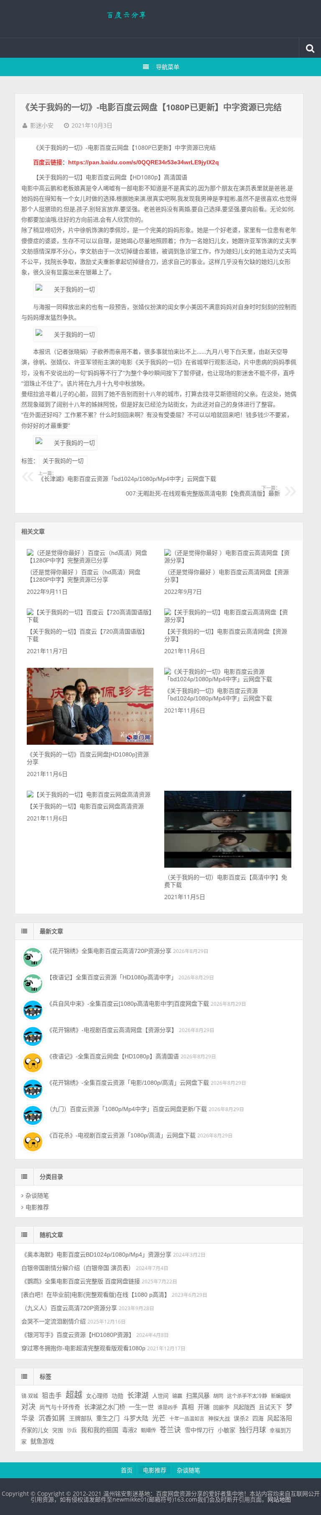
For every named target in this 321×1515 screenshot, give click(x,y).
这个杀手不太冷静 (247, 1396)
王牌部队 (80, 1418)
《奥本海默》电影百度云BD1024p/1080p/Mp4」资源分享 (96, 1254)
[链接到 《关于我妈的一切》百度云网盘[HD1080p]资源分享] (90, 742)
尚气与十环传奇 (59, 1407)
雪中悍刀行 (199, 1430)
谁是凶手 (168, 1407)
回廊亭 (221, 1407)
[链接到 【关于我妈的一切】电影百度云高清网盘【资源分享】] (227, 619)
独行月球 (252, 1429)
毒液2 (129, 1430)
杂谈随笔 (37, 1195)
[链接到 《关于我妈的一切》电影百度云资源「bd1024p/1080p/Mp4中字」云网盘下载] (227, 679)
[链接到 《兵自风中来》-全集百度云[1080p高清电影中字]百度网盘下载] (31, 1009)
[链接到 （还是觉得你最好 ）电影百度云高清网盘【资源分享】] (227, 560)
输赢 (177, 1396)
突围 (57, 1430)
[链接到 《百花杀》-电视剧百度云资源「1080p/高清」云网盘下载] (31, 1140)
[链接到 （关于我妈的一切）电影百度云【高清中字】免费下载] (227, 865)
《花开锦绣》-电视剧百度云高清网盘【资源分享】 (111, 1030)
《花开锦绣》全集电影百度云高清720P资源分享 (108, 951)
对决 (28, 1407)
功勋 (117, 1395)
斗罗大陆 (135, 1418)
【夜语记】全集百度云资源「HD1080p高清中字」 (111, 977)
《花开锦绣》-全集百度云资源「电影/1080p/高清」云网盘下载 (127, 1082)
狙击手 (52, 1395)
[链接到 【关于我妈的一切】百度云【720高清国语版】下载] (90, 619)
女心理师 (97, 1396)
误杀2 (241, 1418)
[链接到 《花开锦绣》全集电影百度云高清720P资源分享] (31, 956)
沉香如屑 (51, 1418)
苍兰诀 (170, 1430)
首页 (126, 1470)
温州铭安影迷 (160, 18)
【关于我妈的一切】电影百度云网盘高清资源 (85, 806)
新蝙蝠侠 (281, 1396)
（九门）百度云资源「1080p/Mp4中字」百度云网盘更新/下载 (126, 1109)
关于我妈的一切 (63, 460)
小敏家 (226, 1430)
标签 (45, 1376)
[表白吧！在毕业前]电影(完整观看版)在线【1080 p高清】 (95, 1294)
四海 (257, 1418)
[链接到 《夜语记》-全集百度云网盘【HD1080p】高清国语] (31, 1061)
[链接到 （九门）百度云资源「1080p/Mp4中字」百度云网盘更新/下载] (31, 1114)
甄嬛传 (148, 1430)
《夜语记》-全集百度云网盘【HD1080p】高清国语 (112, 1056)
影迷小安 (42, 125)
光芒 (159, 1418)
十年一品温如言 (186, 1419)
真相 (187, 1407)
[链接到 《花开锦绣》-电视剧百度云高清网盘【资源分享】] (31, 1035)
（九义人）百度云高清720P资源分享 (69, 1308)
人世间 (160, 1396)
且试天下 (270, 1407)
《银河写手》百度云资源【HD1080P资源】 (78, 1334)
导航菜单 (167, 67)
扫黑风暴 (197, 1395)
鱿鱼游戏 (42, 1441)
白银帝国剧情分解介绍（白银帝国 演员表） (77, 1268)
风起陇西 (244, 1407)
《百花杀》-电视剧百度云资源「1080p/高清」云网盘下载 (121, 1135)
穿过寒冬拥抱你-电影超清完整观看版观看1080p (83, 1348)
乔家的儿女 (34, 1430)
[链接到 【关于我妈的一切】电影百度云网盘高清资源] (88, 794)
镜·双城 (29, 1396)
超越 (74, 1395)
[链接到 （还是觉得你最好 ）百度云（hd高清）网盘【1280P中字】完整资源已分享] (90, 560)
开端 (203, 1407)
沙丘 (72, 1430)
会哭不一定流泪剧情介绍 (53, 1321)
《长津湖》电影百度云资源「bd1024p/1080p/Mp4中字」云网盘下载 (127, 476)
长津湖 (137, 1395)
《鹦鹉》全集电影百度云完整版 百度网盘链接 (80, 1281)
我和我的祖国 (99, 1429)
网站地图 (279, 1499)
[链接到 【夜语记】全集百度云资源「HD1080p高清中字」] (31, 982)
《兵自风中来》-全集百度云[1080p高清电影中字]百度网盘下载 (127, 1003)
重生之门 (108, 1418)
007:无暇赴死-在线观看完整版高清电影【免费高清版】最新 (203, 491)
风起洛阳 (279, 1418)
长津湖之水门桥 (104, 1407)
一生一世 (141, 1406)
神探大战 (219, 1418)
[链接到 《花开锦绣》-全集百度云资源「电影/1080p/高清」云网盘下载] (31, 1088)
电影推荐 (37, 1207)
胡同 (218, 1396)
